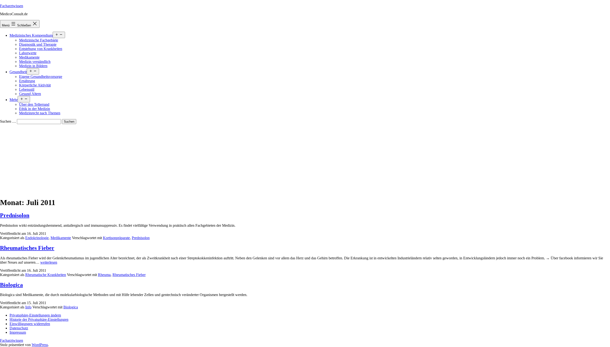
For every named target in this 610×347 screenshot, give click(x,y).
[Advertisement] (305, 159)
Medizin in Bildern (33, 66)
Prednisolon (14, 215)
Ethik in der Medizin (34, 109)
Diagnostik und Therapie (37, 44)
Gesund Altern (30, 94)
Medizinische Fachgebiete (38, 40)
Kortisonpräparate (116, 238)
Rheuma (104, 275)
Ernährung (27, 81)
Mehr (14, 100)
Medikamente (29, 57)
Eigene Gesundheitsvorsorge (40, 77)
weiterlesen (48, 262)
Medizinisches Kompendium (31, 35)
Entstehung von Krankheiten (40, 49)
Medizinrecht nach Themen (39, 113)
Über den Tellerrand (34, 104)
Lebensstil (26, 89)
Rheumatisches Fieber (27, 248)
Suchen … (8, 121)
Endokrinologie (37, 238)
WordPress (40, 345)
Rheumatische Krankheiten (45, 275)
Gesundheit (18, 72)
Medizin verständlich (35, 62)
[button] (35, 315)
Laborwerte (27, 53)
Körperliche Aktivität (35, 85)
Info (28, 307)
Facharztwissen (11, 6)
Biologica (11, 285)
